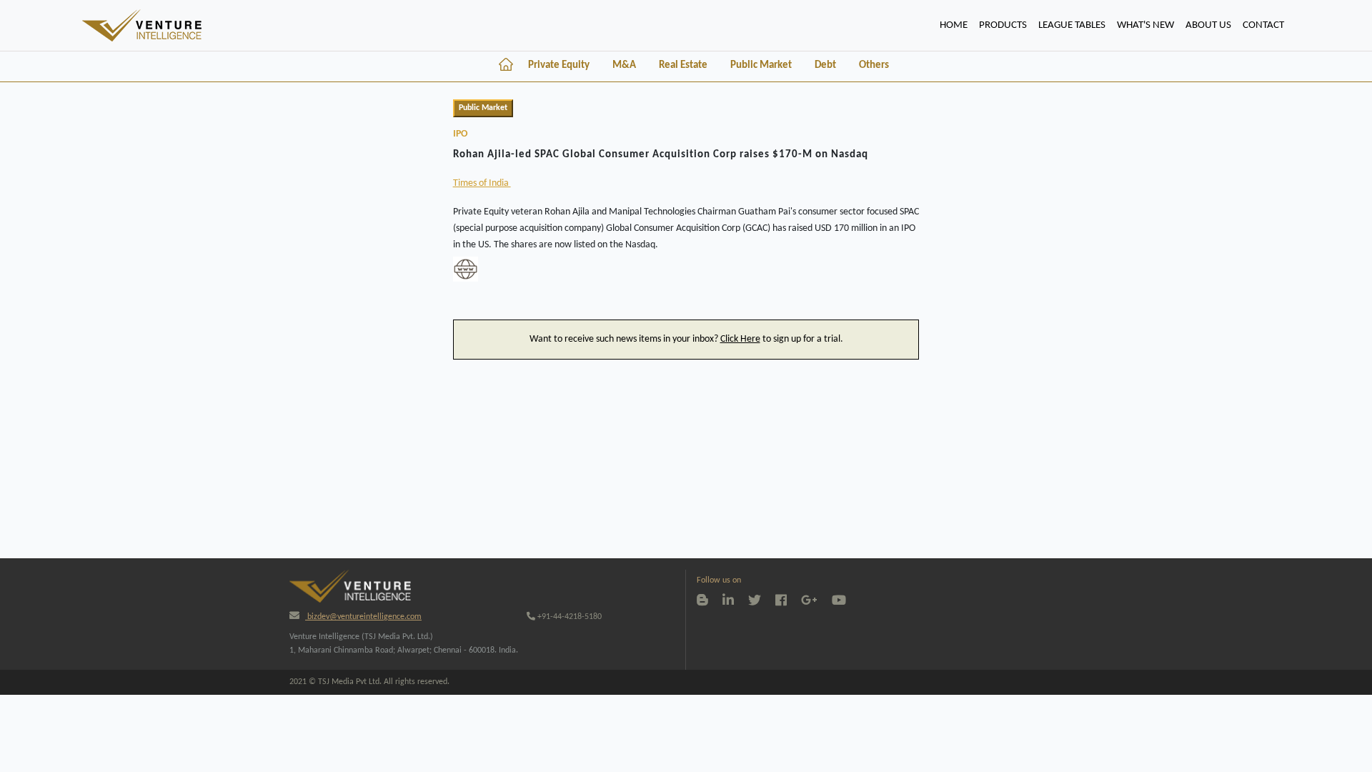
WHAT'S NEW (1145, 25)
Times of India (482, 183)
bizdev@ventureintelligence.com (363, 617)
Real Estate (683, 65)
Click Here (740, 339)
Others (874, 65)
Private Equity (559, 65)
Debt (825, 65)
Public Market (761, 65)
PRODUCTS (1003, 25)
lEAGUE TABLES (1071, 25)
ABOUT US (1208, 25)
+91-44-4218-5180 (568, 617)
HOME (956, 25)
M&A (624, 65)
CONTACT (1263, 25)
